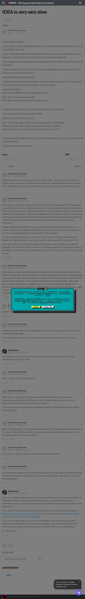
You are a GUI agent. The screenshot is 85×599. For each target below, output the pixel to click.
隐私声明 (19, 301)
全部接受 (36, 307)
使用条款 (26, 301)
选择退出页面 (44, 302)
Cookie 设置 (48, 307)
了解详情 (47, 295)
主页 (11, 3)
